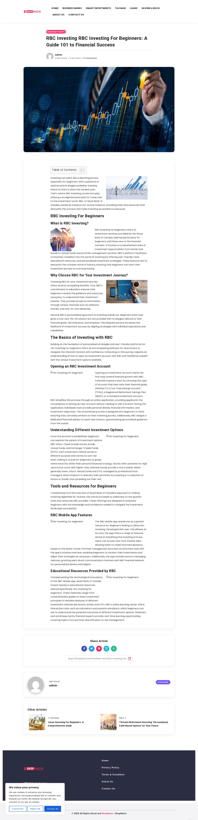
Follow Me (163, 682)
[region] (35, 799)
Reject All (35, 808)
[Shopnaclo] (32, 11)
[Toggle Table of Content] (81, 170)
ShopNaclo (107, 813)
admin (58, 54)
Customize (17, 808)
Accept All (52, 808)
